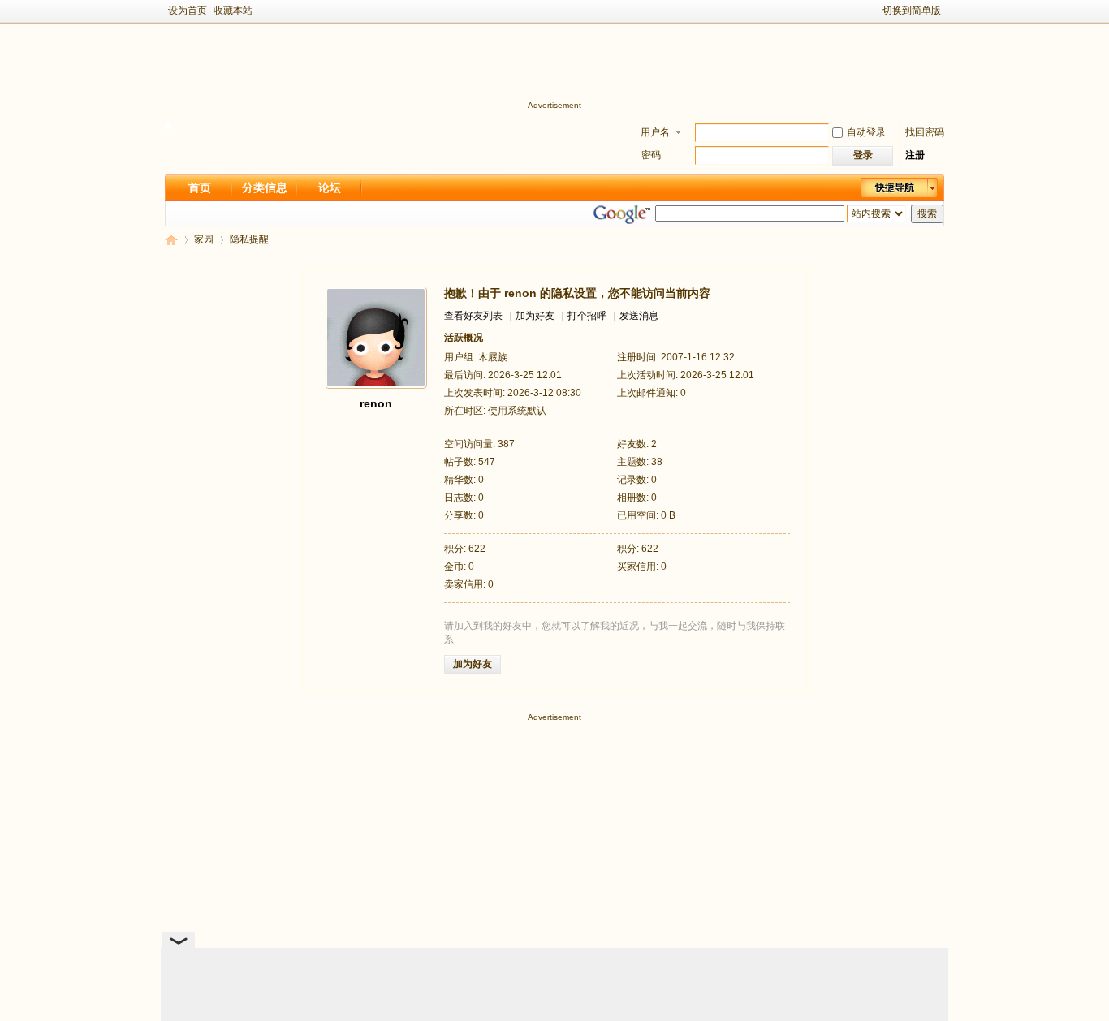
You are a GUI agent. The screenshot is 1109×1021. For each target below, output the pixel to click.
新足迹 (171, 240)
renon (376, 403)
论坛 (329, 187)
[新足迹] (168, 125)
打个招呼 (586, 315)
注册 (915, 155)
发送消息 (638, 315)
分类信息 (264, 187)
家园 (204, 239)
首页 (199, 187)
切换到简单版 (911, 10)
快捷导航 (894, 187)
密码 (651, 155)
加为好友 (535, 315)
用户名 (655, 132)
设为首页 (187, 10)
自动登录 (866, 132)
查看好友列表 (473, 315)
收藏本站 (233, 10)
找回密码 (924, 132)
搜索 (927, 213)
